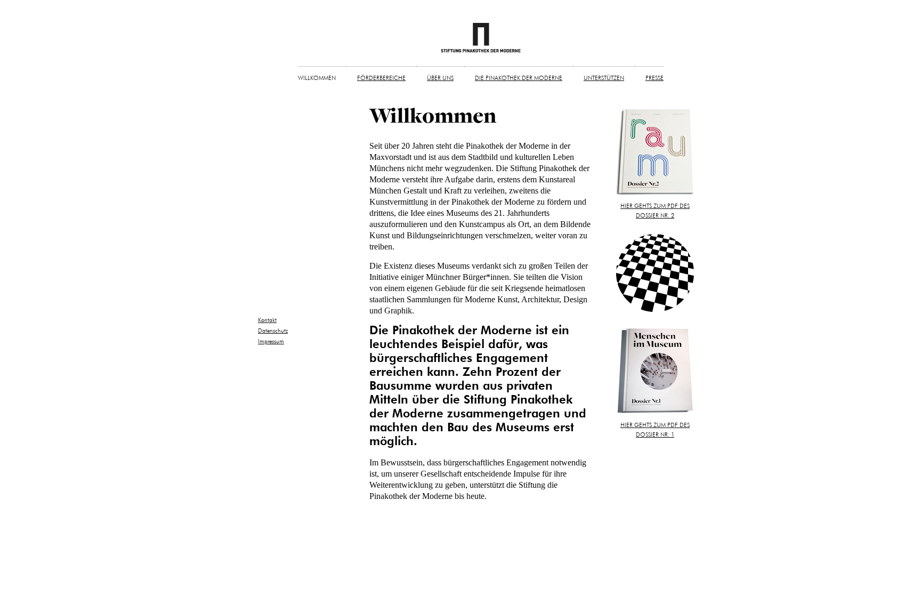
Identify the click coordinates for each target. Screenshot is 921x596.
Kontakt (267, 320)
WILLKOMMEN (317, 78)
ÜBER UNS (440, 78)
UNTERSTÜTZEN (604, 78)
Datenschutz (273, 331)
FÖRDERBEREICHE (381, 78)
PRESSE (654, 78)
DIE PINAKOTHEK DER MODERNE (518, 78)
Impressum (271, 341)
